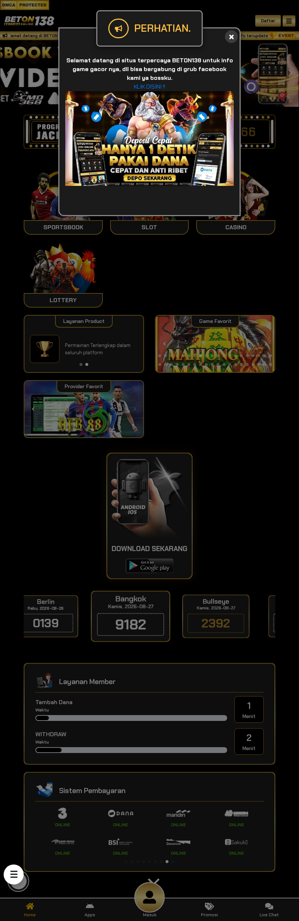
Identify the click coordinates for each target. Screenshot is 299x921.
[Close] (231, 36)
